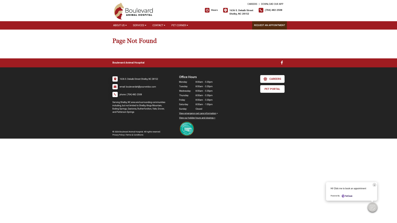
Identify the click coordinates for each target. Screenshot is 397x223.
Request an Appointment (269, 25)
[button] (372, 207)
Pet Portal (272, 88)
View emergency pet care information (197, 113)
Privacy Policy (118, 135)
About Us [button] (119, 25)
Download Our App (272, 4)
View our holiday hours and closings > (197, 118)
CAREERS (252, 4)
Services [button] (139, 25)
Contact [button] (158, 25)
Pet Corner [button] (179, 25)
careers (275, 78)
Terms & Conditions (134, 135)
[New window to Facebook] (282, 63)
